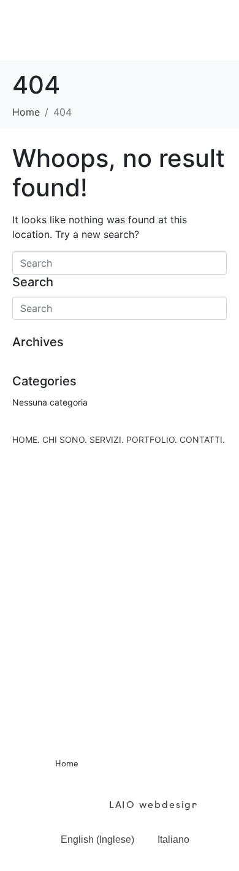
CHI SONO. (64, 439)
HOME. (26, 439)
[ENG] (215, 815)
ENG (215, 845)
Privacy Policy (79, 790)
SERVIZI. (106, 439)
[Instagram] (136, 723)
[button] (119, 30)
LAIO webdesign (152, 803)
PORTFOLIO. (151, 439)
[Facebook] (103, 723)
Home (66, 763)
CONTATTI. (202, 439)
